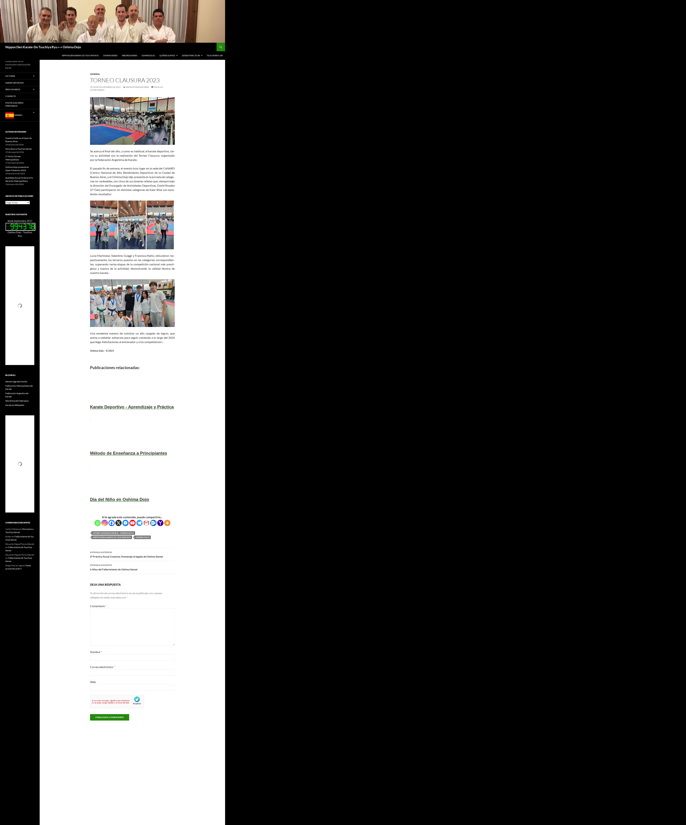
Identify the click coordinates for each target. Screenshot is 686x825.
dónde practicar (191, 55)
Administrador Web (137, 87)
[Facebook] (111, 523)
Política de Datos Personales (14, 104)
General (95, 74)
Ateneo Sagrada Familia (16, 381)
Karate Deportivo (14, 83)
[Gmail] (146, 523)
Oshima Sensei (110, 55)
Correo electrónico (102, 667)
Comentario (98, 606)
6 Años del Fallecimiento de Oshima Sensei (113, 567)
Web (93, 682)
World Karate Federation (17, 400)
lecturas (10, 76)
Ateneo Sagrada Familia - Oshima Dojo (113, 533)
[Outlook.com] (153, 523)
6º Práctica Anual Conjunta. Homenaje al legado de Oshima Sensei (126, 554)
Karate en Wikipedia (14, 405)
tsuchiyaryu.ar (215, 55)
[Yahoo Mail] (160, 523)
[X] (118, 523)
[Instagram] (104, 523)
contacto (10, 96)
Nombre (96, 652)
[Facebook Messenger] (125, 523)
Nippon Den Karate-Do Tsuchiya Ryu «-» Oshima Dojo (43, 47)
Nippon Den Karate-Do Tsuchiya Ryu (80, 55)
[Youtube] (132, 523)
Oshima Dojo (148, 55)
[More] (167, 523)
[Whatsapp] (98, 523)
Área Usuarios (12, 89)
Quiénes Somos (167, 55)
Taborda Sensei (129, 55)
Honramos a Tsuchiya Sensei (18, 149)
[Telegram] (139, 523)
